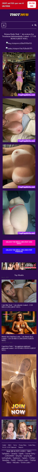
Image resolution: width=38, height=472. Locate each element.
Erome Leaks (25, 462)
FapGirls (24, 458)
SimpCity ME (28, 456)
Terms (15, 445)
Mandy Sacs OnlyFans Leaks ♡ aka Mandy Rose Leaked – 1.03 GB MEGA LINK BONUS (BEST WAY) (18, 338)
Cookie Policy (31, 445)
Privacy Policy (22, 445)
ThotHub (32, 458)
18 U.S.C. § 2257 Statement (9, 447)
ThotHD (13, 460)
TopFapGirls (6, 453)
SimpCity (14, 453)
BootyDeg (5, 460)
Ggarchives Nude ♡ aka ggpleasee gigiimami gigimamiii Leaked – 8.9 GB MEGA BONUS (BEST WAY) (19, 348)
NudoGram (16, 458)
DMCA (9, 445)
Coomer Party (30, 453)
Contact (4, 445)
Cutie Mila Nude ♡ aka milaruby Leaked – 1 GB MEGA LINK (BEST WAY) (17, 306)
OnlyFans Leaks (22, 460)
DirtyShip (19, 456)
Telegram (20, 447)
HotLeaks (16, 462)
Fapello (21, 453)
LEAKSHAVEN (9, 456)
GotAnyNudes (6, 458)
